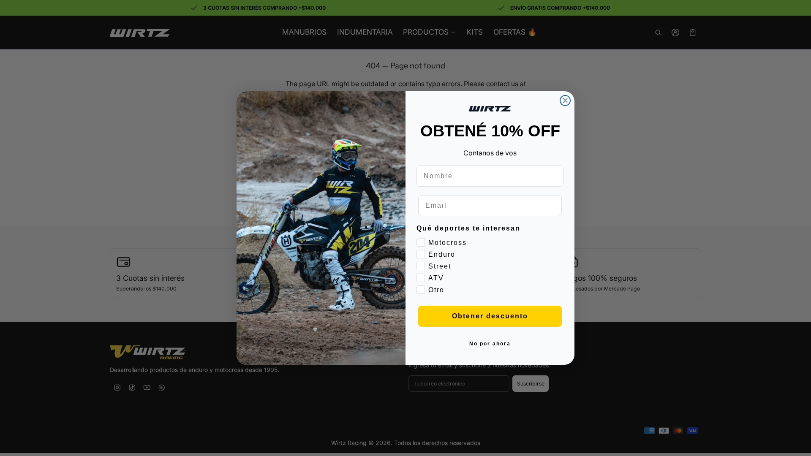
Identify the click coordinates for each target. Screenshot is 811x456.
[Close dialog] (565, 100)
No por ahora (490, 344)
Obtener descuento (490, 316)
